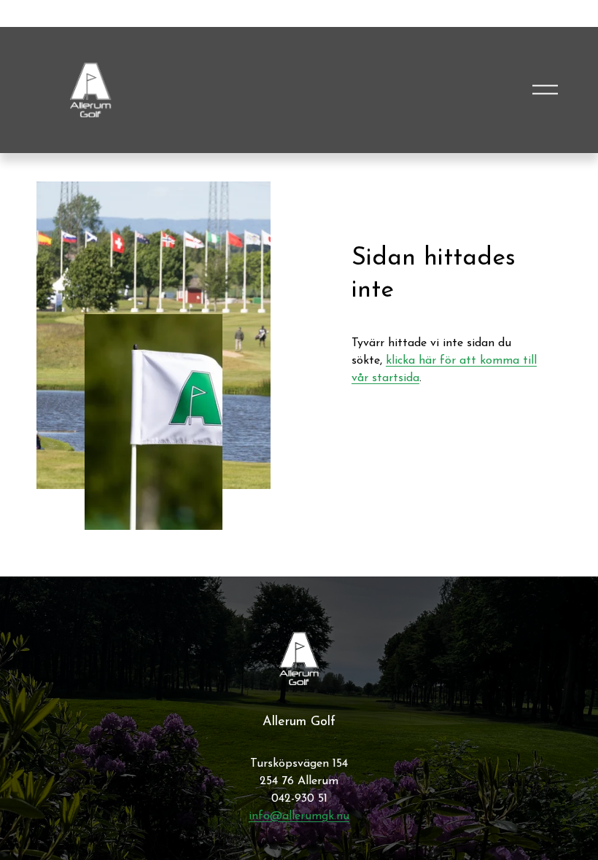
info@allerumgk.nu (299, 816)
